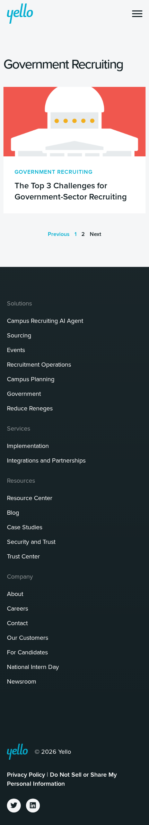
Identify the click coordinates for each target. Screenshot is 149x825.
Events (16, 349)
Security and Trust (31, 541)
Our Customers (27, 637)
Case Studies (24, 527)
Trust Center (23, 556)
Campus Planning (30, 379)
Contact (17, 623)
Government (24, 393)
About (15, 593)
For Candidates (27, 652)
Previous (59, 234)
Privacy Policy (26, 774)
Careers (17, 608)
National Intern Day (33, 666)
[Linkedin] (33, 805)
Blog (13, 512)
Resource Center (29, 497)
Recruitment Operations (39, 364)
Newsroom (21, 681)
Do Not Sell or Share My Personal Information (62, 779)
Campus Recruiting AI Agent (45, 320)
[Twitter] (14, 805)
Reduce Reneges (30, 408)
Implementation (28, 445)
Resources (21, 480)
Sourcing (19, 335)
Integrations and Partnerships (46, 460)
